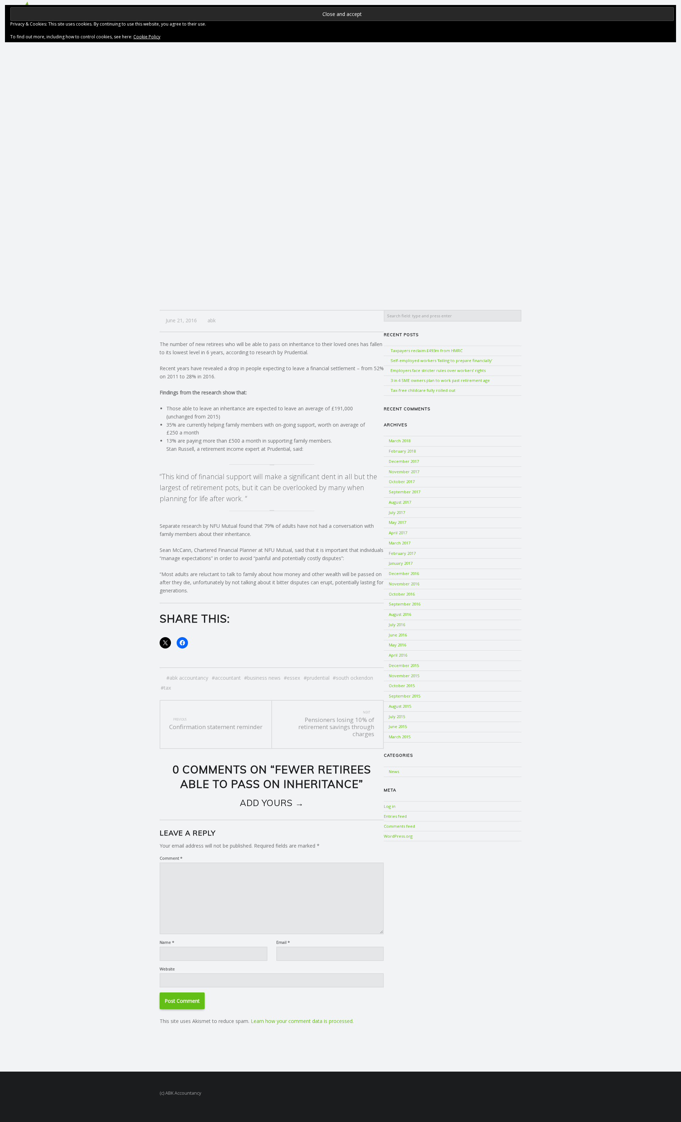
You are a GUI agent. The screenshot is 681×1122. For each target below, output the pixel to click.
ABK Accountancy (189, 677)
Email (283, 942)
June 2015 (398, 726)
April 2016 (398, 655)
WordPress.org (398, 836)
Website (167, 969)
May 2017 (397, 522)
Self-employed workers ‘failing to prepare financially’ (441, 360)
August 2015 (400, 706)
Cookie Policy (146, 37)
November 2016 (404, 583)
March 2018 (399, 440)
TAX (167, 687)
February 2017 (402, 553)
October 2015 (402, 685)
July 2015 (397, 716)
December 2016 (404, 573)
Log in (389, 806)
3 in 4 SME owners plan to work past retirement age (440, 380)
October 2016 (402, 594)
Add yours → (272, 803)
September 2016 (404, 604)
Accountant (228, 677)
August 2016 (400, 614)
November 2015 (404, 675)
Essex (293, 677)
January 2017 (401, 563)
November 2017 (404, 471)
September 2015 (404, 696)
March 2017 (399, 543)
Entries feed (395, 816)
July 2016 (397, 624)
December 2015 (404, 665)
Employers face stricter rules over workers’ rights (438, 370)
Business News (264, 677)
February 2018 (402, 451)
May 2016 (397, 644)
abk (211, 320)
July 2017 (397, 512)
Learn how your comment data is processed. (302, 1021)
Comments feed (399, 826)
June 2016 (398, 634)
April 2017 (398, 532)
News (394, 771)
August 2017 (400, 502)
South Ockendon (354, 677)
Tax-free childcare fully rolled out (423, 390)
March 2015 (399, 736)
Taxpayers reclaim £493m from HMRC (427, 350)
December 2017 (404, 461)
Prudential (318, 677)
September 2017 (404, 491)
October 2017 (402, 481)
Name (167, 942)
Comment (171, 858)
